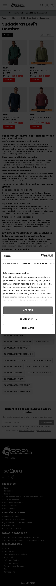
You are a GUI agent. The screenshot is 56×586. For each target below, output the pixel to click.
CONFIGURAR (26, 319)
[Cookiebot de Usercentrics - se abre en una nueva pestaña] (41, 256)
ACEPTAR (28, 310)
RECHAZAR (28, 328)
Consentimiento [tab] (10, 263)
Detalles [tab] (26, 263)
